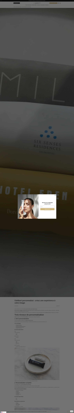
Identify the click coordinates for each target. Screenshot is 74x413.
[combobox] (3, 412)
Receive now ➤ (47, 209)
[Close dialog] (55, 195)
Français (4, 412)
